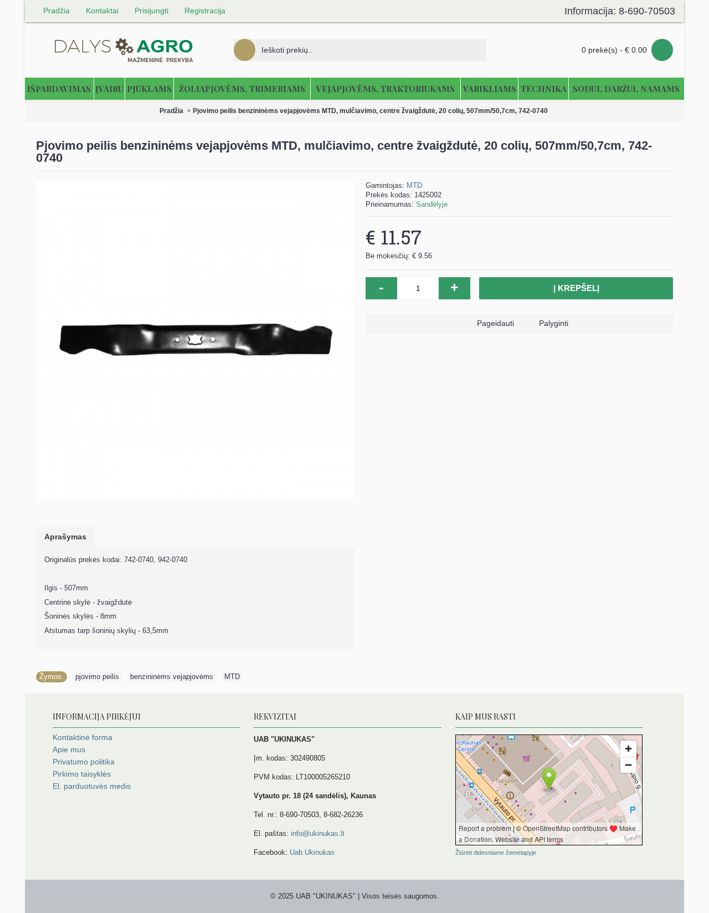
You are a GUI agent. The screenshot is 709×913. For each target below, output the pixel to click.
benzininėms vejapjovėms (171, 676)
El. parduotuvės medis (92, 786)
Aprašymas (65, 536)
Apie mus (69, 749)
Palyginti (553, 323)
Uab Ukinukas (312, 852)
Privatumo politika (84, 761)
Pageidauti (495, 323)
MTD (414, 185)
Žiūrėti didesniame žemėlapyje (495, 852)
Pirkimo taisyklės (82, 773)
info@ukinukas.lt (318, 833)
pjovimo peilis (97, 676)
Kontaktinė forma (82, 737)
